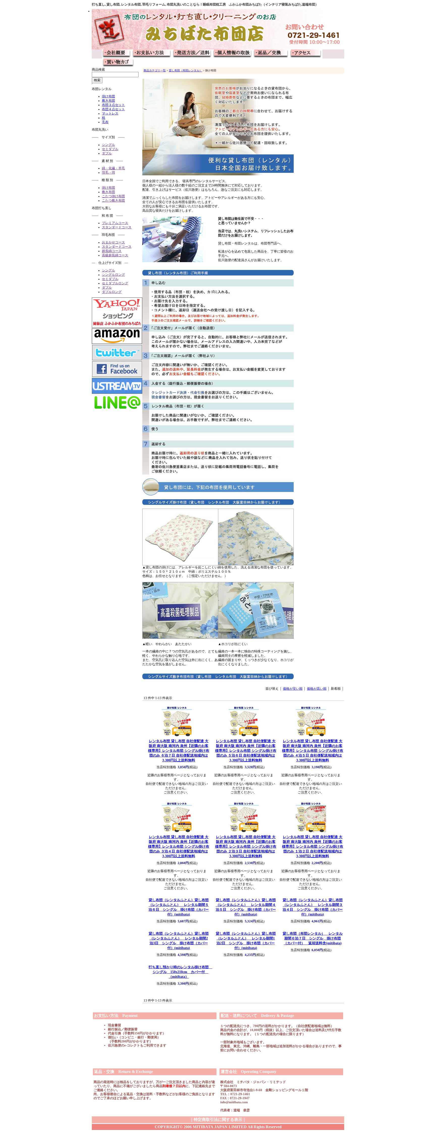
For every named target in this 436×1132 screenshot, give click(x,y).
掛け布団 (108, 96)
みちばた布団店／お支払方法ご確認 (152, 54)
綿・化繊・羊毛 (113, 168)
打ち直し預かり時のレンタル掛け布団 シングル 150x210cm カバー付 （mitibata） (180, 972)
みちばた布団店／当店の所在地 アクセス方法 (305, 54)
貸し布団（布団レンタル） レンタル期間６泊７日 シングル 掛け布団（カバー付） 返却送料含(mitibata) (313, 938)
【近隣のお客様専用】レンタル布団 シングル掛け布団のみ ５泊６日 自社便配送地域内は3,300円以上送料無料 (245, 750)
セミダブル (110, 149)
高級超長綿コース (115, 255)
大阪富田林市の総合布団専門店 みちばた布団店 (117, 54)
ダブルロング (112, 292)
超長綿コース (112, 251)
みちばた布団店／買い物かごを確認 (118, 63)
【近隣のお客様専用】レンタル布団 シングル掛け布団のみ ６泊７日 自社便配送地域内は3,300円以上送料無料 (178, 750)
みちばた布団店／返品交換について (271, 54)
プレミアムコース (115, 223)
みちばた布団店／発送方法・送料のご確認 (192, 54)
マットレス (110, 113)
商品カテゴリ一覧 (155, 70)
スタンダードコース (116, 227)
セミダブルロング (115, 283)
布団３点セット (113, 105)
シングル (108, 145)
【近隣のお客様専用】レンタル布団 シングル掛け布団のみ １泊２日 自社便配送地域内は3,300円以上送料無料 (312, 846)
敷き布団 (108, 100)
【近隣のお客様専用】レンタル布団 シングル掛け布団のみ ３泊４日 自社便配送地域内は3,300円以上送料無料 (178, 846)
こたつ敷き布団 (113, 200)
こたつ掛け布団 (113, 196)
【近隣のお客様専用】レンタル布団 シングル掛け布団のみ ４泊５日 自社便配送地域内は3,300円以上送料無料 (312, 750)
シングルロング (113, 275)
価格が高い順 (316, 689)
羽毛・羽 (108, 172)
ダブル (107, 153)
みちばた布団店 (218, 29)
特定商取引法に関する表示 (218, 1119)
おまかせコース (113, 242)
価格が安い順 (293, 689)
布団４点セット (113, 109)
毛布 (105, 122)
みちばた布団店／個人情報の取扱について (232, 54)
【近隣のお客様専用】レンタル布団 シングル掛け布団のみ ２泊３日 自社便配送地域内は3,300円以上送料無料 (245, 846)
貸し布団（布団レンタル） (185, 70)
